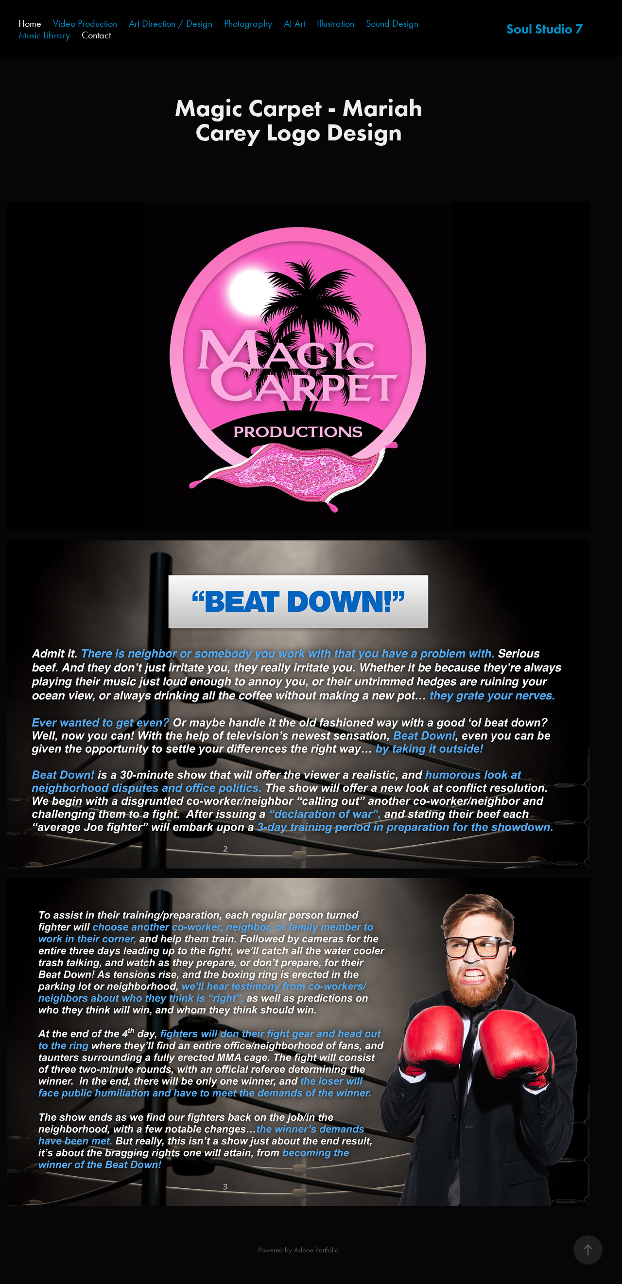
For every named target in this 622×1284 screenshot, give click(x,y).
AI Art (294, 23)
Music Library (44, 35)
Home (29, 23)
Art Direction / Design (170, 23)
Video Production (85, 23)
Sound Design (392, 23)
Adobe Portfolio (316, 1250)
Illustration (335, 23)
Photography (248, 23)
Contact (96, 35)
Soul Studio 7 (544, 29)
